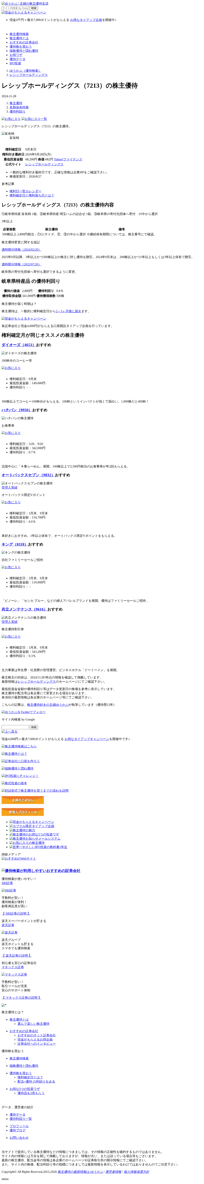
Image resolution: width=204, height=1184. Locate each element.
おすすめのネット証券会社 (37, 1035)
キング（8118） (15, 544)
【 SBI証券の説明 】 (16, 913)
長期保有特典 (19, 107)
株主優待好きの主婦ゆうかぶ (48, 704)
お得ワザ (16, 55)
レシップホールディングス (44, 164)
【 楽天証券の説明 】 (17, 955)
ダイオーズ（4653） (19, 345)
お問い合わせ (19, 1137)
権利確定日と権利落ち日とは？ (32, 195)
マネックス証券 (13, 967)
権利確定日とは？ (30, 1077)
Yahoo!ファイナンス (68, 159)
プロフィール (19, 1126)
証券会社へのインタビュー (37, 1043)
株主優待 (16, 103)
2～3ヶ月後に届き (68, 311)
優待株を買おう (21, 46)
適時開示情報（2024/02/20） (21, 249)
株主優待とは (19, 38)
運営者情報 (113, 1171)
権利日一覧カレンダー (25, 191)
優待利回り (18, 111)
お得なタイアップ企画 (86, 20)
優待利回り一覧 (21, 1118)
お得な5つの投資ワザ (25, 1089)
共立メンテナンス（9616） (24, 609)
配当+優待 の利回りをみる (36, 1081)
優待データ (18, 59)
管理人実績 (10, 487)
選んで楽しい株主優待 (33, 1023)
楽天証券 (8, 925)
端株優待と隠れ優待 (24, 50)
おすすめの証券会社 (24, 42)
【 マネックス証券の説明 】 (21, 997)
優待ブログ (18, 1130)
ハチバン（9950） (17, 410)
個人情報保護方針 (136, 1171)
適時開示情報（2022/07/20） (21, 264)
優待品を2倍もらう (31, 1093)
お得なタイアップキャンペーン (87, 739)
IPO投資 (15, 63)
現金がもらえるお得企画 (35, 1039)
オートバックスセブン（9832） (28, 475)
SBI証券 (7, 883)
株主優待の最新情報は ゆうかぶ (80, 1171)
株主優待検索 (19, 34)
